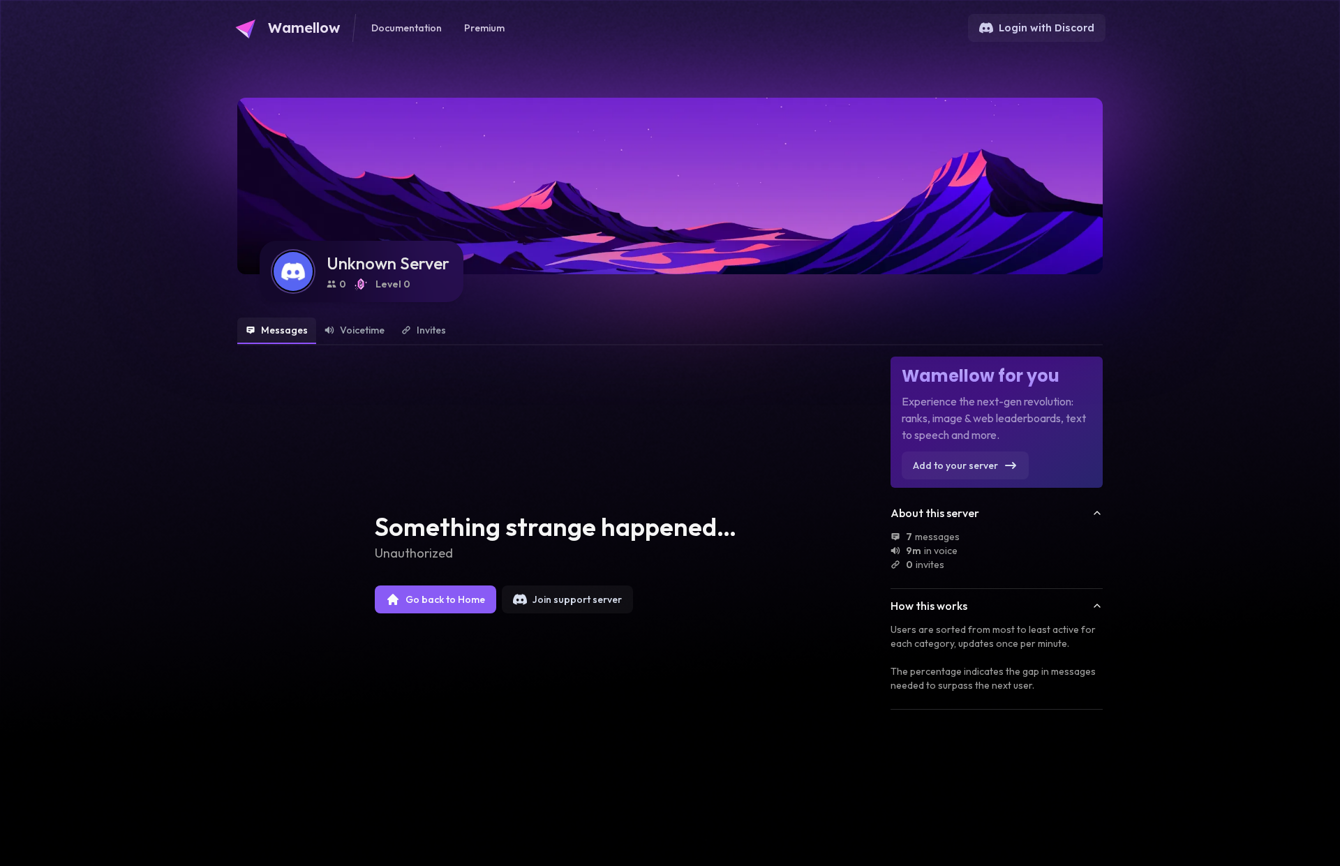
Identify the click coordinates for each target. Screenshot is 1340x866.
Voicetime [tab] (362, 330)
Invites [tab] (431, 330)
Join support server (577, 599)
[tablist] (670, 331)
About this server (935, 513)
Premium (484, 28)
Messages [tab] (284, 330)
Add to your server (955, 465)
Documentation (406, 28)
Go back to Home (445, 599)
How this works (929, 606)
